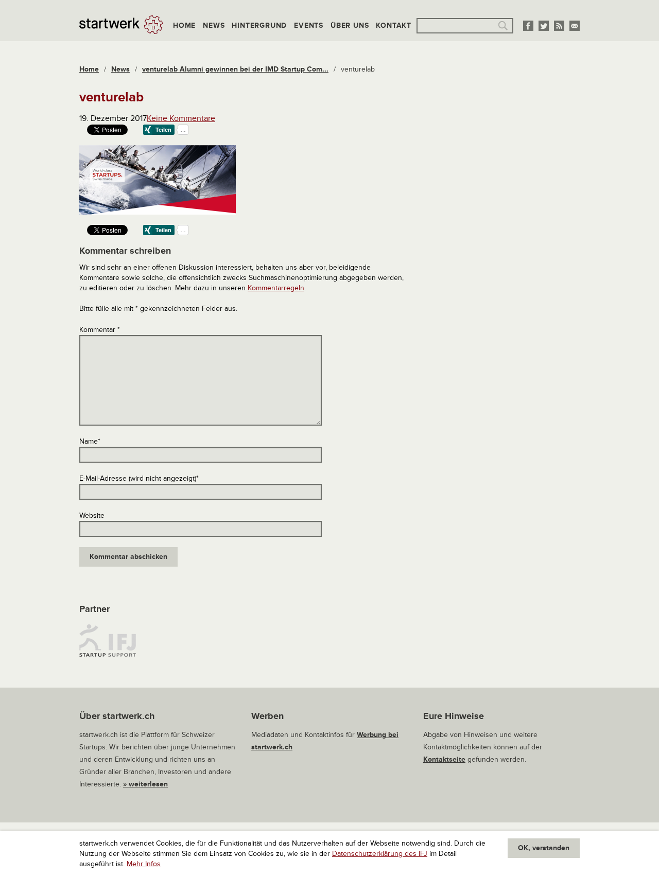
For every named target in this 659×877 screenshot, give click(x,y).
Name (89, 441)
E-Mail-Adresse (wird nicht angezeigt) (139, 478)
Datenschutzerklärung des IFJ (379, 853)
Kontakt (393, 25)
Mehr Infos (144, 864)
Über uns (350, 25)
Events (308, 25)
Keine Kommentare (181, 118)
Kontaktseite (444, 759)
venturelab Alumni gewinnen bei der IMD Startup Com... (235, 69)
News (213, 25)
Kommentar (99, 329)
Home (184, 25)
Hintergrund (259, 25)
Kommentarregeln (276, 288)
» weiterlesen (145, 784)
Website (92, 515)
